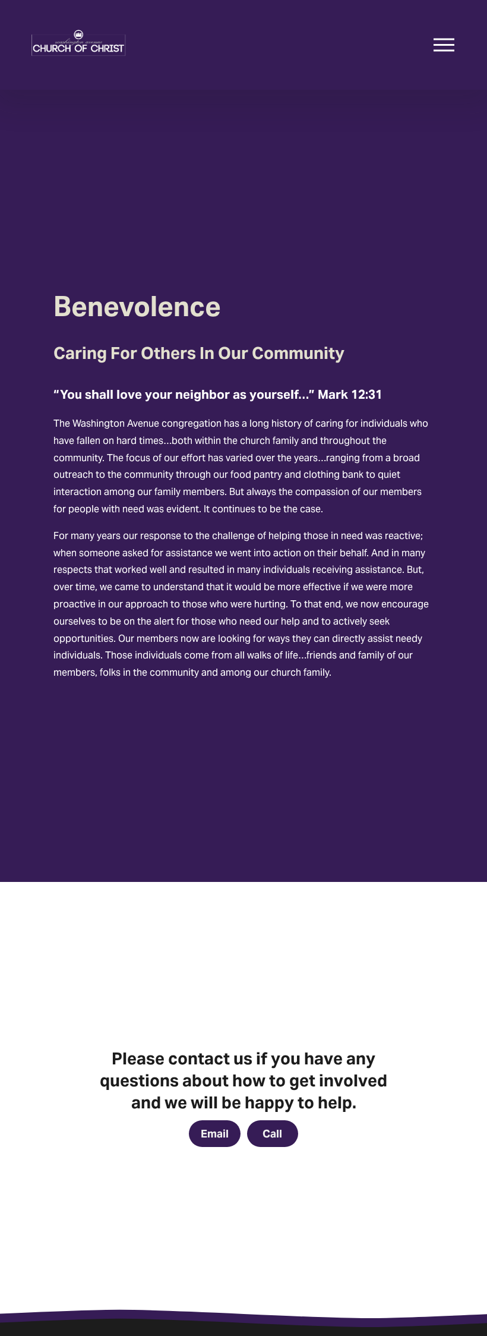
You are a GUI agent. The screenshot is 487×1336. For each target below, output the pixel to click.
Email (215, 1133)
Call (272, 1133)
